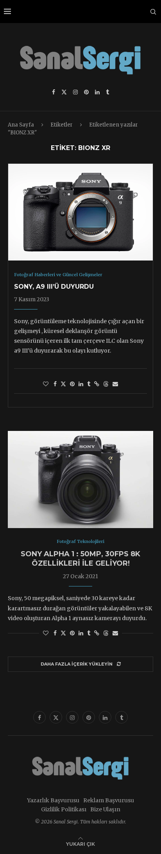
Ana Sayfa (21, 124)
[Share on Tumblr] (88, 383)
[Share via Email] (115, 383)
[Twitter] (64, 92)
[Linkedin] (97, 92)
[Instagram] (75, 92)
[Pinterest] (86, 92)
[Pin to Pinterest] (72, 383)
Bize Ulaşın (105, 809)
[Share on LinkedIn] (81, 383)
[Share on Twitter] (63, 383)
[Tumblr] (107, 92)
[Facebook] (53, 92)
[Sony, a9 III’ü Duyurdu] (80, 212)
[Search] (153, 11)
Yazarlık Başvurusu (53, 800)
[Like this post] (45, 383)
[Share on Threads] (106, 383)
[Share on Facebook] (55, 383)
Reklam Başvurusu (108, 800)
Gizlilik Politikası (63, 809)
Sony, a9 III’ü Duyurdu (54, 286)
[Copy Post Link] (96, 383)
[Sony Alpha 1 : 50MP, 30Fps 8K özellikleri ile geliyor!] (80, 479)
